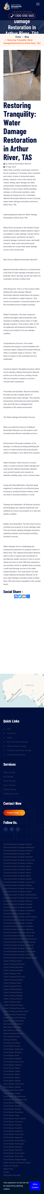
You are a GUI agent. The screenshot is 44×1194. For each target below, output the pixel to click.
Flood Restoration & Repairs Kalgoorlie (18, 935)
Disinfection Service (11, 793)
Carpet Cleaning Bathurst (13, 992)
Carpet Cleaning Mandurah (13, 1021)
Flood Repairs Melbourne (13, 1049)
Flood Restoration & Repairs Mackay (17, 885)
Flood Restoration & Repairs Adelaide (18, 857)
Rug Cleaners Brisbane (12, 1027)
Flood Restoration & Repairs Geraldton (18, 926)
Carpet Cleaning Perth (11, 973)
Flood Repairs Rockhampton (14, 1096)
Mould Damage (9, 781)
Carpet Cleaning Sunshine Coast (15, 1011)
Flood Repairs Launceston (13, 1084)
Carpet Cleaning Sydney (12, 961)
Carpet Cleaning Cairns (12, 1002)
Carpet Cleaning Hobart (12, 983)
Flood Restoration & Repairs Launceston (19, 882)
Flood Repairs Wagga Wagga (14, 1159)
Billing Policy (8, 1169)
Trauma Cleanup (9, 789)
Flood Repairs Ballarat (12, 1080)
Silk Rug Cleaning (10, 1039)
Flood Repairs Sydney (12, 1046)
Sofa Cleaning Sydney (12, 1036)
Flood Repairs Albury (11, 1077)
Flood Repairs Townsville (13, 1156)
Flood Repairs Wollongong (13, 1143)
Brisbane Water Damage (16, 746)
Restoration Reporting (11, 1175)
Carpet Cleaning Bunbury (12, 998)
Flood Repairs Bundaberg (13, 1112)
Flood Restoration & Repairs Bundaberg (18, 910)
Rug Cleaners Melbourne (13, 1024)
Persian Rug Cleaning (11, 1043)
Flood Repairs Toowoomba (13, 1153)
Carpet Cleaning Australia (13, 1033)
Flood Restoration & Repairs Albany (17, 872)
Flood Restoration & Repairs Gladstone (18, 929)
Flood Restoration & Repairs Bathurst (17, 901)
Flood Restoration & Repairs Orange (17, 891)
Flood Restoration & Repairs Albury (17, 876)
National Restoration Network (19, 163)
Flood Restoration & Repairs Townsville (18, 954)
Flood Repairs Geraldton (12, 1128)
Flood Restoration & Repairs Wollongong (19, 942)
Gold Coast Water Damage (17, 742)
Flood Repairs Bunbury (12, 1109)
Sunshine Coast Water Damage (19, 750)
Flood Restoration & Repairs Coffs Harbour (20, 917)
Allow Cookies (35, 1186)
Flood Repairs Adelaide (12, 1058)
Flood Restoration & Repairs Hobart (17, 869)
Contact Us (11, 733)
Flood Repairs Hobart (11, 1071)
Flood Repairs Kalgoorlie (13, 1137)
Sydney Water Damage (16, 754)
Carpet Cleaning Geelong (13, 1005)
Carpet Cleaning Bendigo (13, 995)
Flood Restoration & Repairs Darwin (17, 866)
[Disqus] (22, 631)
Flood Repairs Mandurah (12, 1147)
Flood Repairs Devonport (13, 1121)
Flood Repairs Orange (11, 1093)
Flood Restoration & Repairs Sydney (17, 844)
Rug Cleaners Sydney (11, 1030)
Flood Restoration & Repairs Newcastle (18, 888)
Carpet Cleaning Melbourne (14, 964)
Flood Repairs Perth (11, 1055)
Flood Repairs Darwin (11, 1068)
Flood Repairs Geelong (12, 1125)
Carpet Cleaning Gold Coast (14, 976)
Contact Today (13, 812)
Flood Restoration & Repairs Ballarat (17, 879)
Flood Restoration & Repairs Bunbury (17, 907)
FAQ (9, 729)
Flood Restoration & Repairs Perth (16, 853)
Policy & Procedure (11, 1166)
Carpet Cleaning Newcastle (14, 1008)
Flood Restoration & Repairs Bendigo (17, 904)
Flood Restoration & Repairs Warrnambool (19, 939)
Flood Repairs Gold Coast (13, 1061)
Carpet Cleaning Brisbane (13, 967)
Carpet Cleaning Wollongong (14, 1017)
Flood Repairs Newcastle (13, 1090)
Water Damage (9, 772)
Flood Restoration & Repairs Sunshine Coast (20, 898)
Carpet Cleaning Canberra (13, 980)
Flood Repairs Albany (11, 1074)
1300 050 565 (23, 16)
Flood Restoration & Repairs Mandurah (18, 945)
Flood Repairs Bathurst (12, 1102)
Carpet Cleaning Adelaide (13, 970)
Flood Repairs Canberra (12, 1065)
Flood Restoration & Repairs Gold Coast (19, 860)
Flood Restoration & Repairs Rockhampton (20, 894)
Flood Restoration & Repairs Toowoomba (19, 951)
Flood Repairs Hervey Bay (13, 1134)
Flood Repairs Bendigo (12, 1106)
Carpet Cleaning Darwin (12, 986)
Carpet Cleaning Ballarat (12, 989)
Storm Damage (9, 785)
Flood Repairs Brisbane (12, 1052)
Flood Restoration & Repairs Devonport (18, 920)
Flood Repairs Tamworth (12, 1150)
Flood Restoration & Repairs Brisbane (18, 850)
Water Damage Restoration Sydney (17, 1162)
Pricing (6, 1172)
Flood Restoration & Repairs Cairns (17, 913)
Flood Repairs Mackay (12, 1087)
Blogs (9, 737)
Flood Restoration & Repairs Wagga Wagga (20, 957)
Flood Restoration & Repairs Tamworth (18, 948)
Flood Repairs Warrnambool (14, 1140)
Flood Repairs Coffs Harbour (14, 1118)
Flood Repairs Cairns (11, 1115)
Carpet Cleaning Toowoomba (14, 1014)
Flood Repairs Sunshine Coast (15, 1099)
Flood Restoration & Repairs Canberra (18, 863)
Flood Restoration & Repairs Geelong (17, 923)
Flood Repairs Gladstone (13, 1131)
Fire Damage (8, 776)
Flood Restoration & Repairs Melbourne (18, 847)
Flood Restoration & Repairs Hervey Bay (19, 932)
